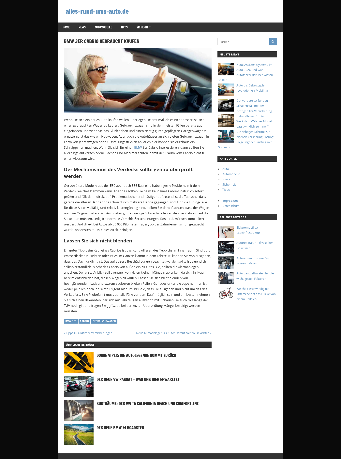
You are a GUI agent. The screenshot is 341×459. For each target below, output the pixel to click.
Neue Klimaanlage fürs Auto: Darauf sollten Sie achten (172, 333)
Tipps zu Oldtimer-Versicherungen (89, 333)
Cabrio (84, 321)
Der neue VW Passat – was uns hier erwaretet (138, 379)
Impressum (230, 201)
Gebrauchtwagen (104, 321)
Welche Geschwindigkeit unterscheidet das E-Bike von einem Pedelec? (256, 294)
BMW (138, 147)
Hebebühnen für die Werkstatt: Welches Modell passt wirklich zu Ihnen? (254, 121)
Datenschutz (230, 206)
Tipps (124, 27)
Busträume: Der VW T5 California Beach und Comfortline (147, 403)
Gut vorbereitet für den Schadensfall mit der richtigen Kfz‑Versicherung (254, 106)
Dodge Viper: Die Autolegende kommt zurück (136, 355)
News (82, 27)
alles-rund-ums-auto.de (97, 11)
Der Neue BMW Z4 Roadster (120, 428)
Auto (225, 169)
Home (66, 27)
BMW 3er (70, 321)
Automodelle (103, 27)
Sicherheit (144, 27)
